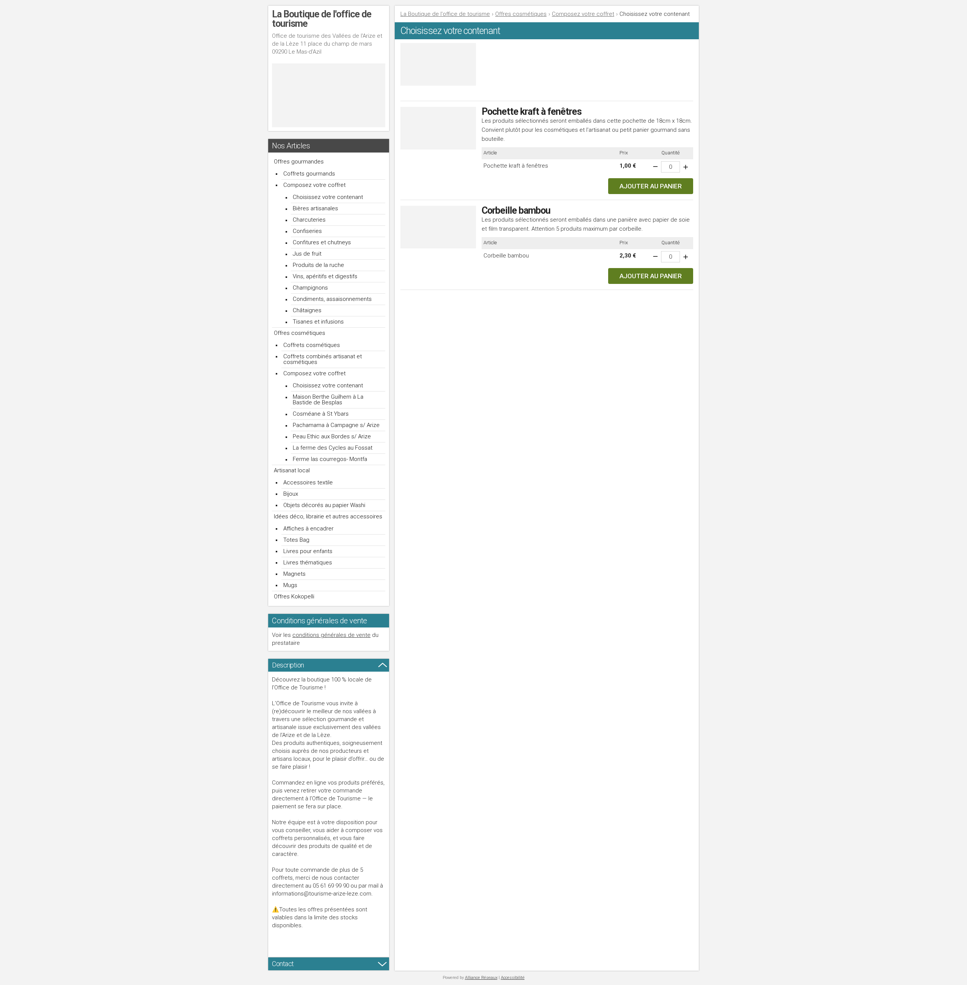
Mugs (290, 585)
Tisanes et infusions (318, 321)
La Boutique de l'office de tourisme (445, 14)
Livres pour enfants (307, 551)
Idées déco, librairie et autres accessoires (328, 516)
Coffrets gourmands (309, 173)
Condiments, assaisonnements (332, 299)
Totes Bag (296, 539)
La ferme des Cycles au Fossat (332, 447)
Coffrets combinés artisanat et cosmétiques (322, 359)
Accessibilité (513, 977)
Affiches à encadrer (308, 528)
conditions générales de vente (331, 635)
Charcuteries (309, 219)
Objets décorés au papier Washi (324, 505)
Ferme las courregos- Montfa (330, 459)
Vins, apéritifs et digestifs (325, 276)
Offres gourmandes (299, 161)
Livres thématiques (307, 562)
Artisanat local (292, 470)
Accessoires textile (308, 482)
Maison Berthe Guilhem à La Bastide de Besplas (328, 399)
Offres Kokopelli (294, 596)
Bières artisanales (315, 208)
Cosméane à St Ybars (321, 413)
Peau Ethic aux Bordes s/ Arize (332, 436)
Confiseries (307, 231)
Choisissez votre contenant (328, 197)
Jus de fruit (307, 253)
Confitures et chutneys (322, 242)
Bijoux (290, 493)
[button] (650, 186)
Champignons (310, 287)
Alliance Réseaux (481, 977)
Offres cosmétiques (299, 333)
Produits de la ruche (318, 265)
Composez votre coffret (314, 185)
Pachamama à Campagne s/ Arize (336, 425)
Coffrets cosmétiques (311, 345)
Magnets (294, 573)
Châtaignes (307, 310)
